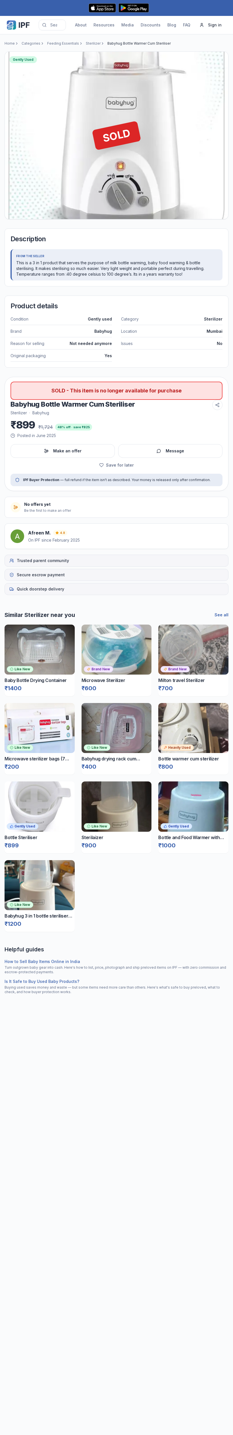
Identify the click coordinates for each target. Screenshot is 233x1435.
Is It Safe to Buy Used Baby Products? (42, 981)
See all (221, 614)
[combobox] (52, 25)
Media (127, 24)
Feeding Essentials (63, 43)
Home (10, 43)
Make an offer (67, 450)
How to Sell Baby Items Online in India (42, 961)
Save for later (120, 465)
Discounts (151, 24)
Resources (104, 24)
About (81, 24)
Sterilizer (93, 43)
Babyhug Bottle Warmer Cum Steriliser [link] (139, 43)
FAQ (186, 24)
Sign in (215, 24)
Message (175, 450)
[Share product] (217, 405)
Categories (31, 43)
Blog (171, 24)
